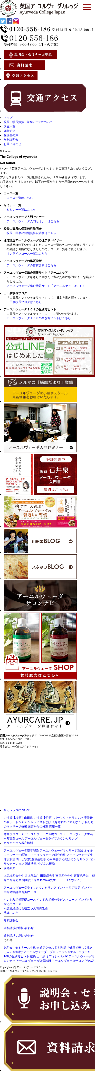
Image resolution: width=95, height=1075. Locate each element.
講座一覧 (9, 126)
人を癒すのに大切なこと (68, 822)
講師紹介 (9, 131)
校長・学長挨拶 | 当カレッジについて (28, 122)
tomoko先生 (48, 880)
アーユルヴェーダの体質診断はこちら (31, 265)
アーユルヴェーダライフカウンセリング (51, 838)
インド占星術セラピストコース (57, 899)
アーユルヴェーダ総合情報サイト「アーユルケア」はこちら (46, 286)
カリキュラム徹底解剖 (18, 843)
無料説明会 (11, 139)
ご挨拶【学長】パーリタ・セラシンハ (58, 817)
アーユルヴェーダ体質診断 (33, 961)
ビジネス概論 (46, 863)
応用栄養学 (54, 859)
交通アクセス (45, 947)
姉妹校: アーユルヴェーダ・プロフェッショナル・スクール (52, 952)
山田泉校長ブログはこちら (24, 302)
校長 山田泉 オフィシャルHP (49, 956)
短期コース (29, 892)
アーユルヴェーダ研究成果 (48, 855)
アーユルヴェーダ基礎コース (44, 834)
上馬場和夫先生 (14, 875)
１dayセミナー (76, 880)
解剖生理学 (38, 859)
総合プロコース (14, 834)
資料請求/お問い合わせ (19, 928)
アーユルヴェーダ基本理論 (21, 850)
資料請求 (9, 935)
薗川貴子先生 (30, 880)
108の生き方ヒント (16, 956)
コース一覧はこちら (20, 198)
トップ (8, 117)
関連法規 (31, 863)
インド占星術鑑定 (68, 887)
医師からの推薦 (38, 826)
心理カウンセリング (75, 859)
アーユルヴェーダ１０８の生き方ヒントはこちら (39, 318)
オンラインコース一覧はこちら (27, 253)
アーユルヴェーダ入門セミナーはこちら (33, 221)
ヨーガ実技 (23, 859)
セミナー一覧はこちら (21, 209)
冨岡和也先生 (64, 875)
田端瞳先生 (47, 875)
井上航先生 (32, 875)
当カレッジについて (17, 810)
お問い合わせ (12, 144)
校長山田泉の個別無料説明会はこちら (31, 233)
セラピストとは (41, 822)
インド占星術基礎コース (20, 899)
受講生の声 (11, 135)
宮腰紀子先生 (82, 875)
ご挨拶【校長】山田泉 (18, 817)
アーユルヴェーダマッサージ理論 (61, 850)
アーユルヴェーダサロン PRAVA (73, 961)
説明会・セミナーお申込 (20, 947)
